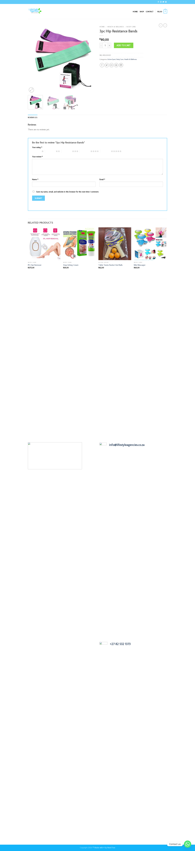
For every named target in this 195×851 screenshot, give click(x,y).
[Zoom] (31, 89)
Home (135, 11)
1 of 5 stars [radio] (36, 151)
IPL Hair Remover (34, 265)
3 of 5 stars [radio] (66, 151)
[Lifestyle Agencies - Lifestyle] (41, 11)
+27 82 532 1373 (120, 644)
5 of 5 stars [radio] (105, 151)
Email (102, 179)
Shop (142, 11)
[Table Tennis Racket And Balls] (114, 243)
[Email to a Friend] (111, 65)
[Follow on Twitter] (163, 2)
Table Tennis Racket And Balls (110, 265)
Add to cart (124, 45)
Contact (149, 11)
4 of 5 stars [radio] (85, 151)
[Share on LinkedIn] (121, 65)
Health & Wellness (115, 26)
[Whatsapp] (187, 844)
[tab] (32, 117)
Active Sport (111, 59)
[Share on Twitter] (107, 65)
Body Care (131, 26)
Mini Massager (139, 265)
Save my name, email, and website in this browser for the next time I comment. (67, 191)
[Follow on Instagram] (161, 2)
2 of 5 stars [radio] (50, 151)
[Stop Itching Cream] (79, 243)
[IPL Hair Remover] (44, 243)
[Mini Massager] (150, 243)
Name (35, 179)
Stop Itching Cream (70, 265)
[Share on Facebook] (102, 65)
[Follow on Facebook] (158, 2)
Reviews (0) (32, 117)
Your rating (37, 147)
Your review (37, 156)
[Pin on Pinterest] (116, 65)
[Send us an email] (166, 2)
